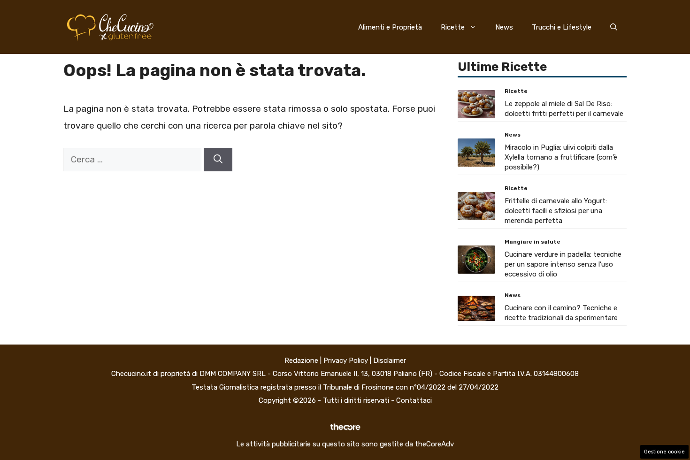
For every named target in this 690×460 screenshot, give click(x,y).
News (504, 27)
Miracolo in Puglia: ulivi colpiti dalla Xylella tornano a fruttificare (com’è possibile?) (561, 157)
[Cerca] (218, 160)
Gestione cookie (664, 452)
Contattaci (414, 400)
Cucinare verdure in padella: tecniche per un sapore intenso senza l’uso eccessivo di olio (563, 264)
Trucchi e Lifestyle (561, 27)
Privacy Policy (345, 360)
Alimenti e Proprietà (390, 27)
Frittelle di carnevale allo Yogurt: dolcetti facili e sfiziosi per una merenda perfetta (556, 211)
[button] (614, 27)
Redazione (301, 360)
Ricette (453, 27)
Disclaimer (389, 360)
